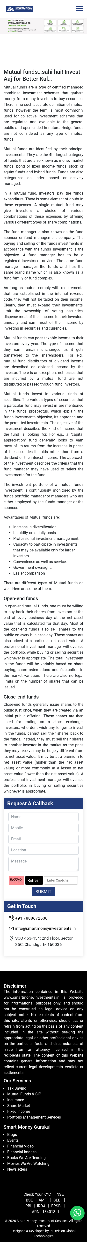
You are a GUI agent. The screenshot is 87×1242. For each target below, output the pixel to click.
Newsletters (17, 1169)
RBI (28, 1206)
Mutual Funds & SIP (24, 1094)
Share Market (18, 1105)
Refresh (34, 880)
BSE (29, 1200)
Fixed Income (18, 1111)
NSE (60, 1194)
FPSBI (56, 1206)
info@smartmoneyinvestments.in (45, 928)
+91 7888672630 (31, 918)
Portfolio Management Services (34, 1117)
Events (13, 1140)
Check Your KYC (37, 1194)
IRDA (41, 1206)
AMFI (43, 1200)
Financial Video (20, 1146)
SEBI (57, 1200)
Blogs (12, 1134)
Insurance (15, 1100)
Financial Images (21, 1152)
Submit (43, 891)
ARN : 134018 (43, 1211)
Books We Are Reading (26, 1157)
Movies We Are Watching (28, 1163)
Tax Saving (16, 1088)
